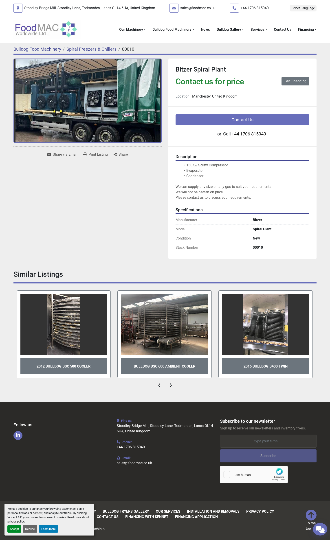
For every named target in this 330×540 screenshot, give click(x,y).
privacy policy (15, 521)
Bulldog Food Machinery (171, 29)
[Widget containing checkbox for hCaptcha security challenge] (254, 474)
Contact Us (282, 29)
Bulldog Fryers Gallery (126, 512)
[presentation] (159, 385)
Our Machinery (131, 29)
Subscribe (268, 456)
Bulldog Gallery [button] (229, 29)
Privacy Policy (260, 512)
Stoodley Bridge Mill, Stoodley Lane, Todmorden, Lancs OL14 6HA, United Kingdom (89, 8)
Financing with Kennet (146, 517)
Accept (14, 529)
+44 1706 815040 (255, 8)
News (205, 29)
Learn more (48, 529)
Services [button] (257, 29)
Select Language (303, 8)
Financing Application (196, 517)
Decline (30, 529)
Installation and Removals (213, 512)
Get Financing (295, 81)
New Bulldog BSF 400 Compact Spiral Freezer (265, 366)
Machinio (97, 529)
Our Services (168, 512)
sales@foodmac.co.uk (198, 8)
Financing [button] (306, 29)
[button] (132, 29)
